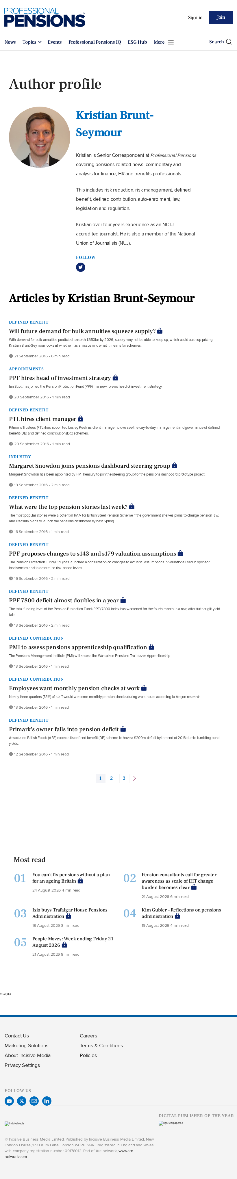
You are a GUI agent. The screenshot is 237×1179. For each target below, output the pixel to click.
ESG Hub (137, 42)
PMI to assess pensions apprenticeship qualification (78, 647)
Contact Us (17, 1035)
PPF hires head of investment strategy (60, 378)
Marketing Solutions (26, 1045)
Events (55, 42)
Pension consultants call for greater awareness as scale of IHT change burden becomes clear (179, 881)
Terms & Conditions (101, 1045)
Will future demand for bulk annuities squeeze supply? (82, 331)
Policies (88, 1055)
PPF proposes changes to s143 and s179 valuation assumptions (92, 554)
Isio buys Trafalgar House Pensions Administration (70, 913)
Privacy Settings (22, 1065)
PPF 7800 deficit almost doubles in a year (64, 600)
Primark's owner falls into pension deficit (64, 729)
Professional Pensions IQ (94, 42)
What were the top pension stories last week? (68, 507)
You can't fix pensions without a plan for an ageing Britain (71, 878)
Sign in (195, 17)
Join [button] (221, 17)
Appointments (26, 369)
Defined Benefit (29, 322)
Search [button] (216, 42)
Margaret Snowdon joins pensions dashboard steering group (89, 466)
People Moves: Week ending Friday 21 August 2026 (72, 942)
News (10, 42)
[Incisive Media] (14, 1123)
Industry (20, 456)
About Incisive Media (28, 1055)
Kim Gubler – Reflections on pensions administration (181, 913)
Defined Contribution (36, 638)
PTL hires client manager (42, 419)
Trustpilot (5, 994)
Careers (88, 1035)
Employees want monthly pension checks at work (74, 688)
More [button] (160, 42)
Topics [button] (30, 42)
